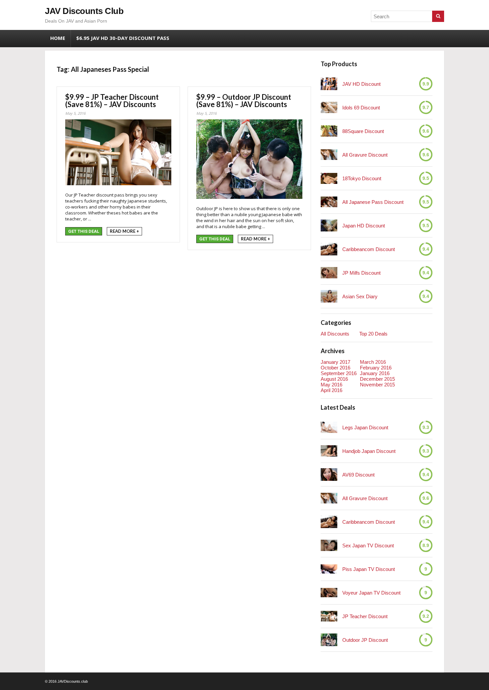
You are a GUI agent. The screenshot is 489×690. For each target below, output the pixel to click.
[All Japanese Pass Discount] (329, 202)
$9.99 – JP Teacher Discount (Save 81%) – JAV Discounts (112, 100)
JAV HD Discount (361, 84)
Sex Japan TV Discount (368, 545)
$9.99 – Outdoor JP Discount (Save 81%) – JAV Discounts (243, 100)
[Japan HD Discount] (329, 225)
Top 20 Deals (373, 334)
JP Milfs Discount (361, 273)
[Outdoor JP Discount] (329, 639)
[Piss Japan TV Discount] (329, 569)
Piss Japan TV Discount (368, 569)
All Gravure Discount (365, 155)
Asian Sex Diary (360, 296)
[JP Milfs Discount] (329, 272)
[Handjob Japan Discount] (329, 450)
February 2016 (376, 367)
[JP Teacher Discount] (329, 616)
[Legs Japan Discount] (329, 427)
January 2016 (375, 373)
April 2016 (331, 390)
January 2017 (335, 362)
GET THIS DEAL (83, 231)
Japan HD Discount (363, 225)
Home (57, 38)
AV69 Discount (358, 475)
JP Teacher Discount (365, 616)
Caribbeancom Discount (368, 249)
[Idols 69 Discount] (329, 107)
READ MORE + (124, 231)
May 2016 (331, 384)
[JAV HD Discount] (329, 83)
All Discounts (335, 334)
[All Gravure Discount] (329, 154)
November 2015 (377, 384)
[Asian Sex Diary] (329, 296)
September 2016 (339, 373)
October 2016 (335, 367)
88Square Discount (363, 131)
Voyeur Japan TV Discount (371, 593)
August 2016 (334, 379)
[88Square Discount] (329, 130)
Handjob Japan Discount (369, 451)
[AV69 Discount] (329, 474)
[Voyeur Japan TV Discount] (329, 592)
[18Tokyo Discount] (329, 178)
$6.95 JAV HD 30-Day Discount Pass (122, 38)
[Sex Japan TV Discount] (329, 545)
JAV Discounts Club (84, 11)
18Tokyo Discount (361, 178)
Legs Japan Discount (365, 427)
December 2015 (377, 379)
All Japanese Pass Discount (373, 202)
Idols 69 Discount (361, 107)
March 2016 (373, 362)
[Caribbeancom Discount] (329, 249)
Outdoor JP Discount (365, 640)
